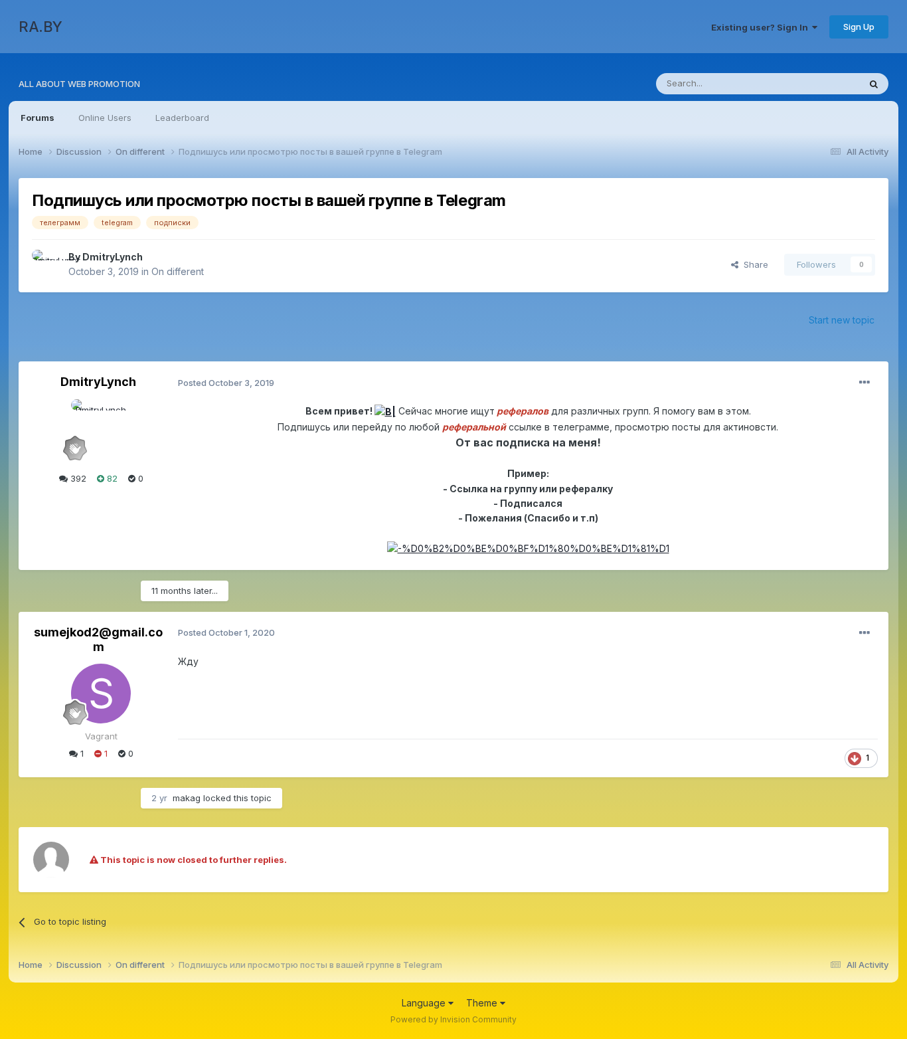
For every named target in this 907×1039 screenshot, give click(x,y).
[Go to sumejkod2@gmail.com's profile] (101, 693)
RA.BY (40, 26)
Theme (483, 1002)
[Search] (873, 83)
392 (77, 478)
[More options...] (864, 383)
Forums (37, 117)
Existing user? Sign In (761, 27)
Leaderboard (182, 117)
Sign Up (858, 26)
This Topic (820, 83)
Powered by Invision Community (453, 1019)
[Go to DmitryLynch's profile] (46, 264)
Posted (226, 382)
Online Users (104, 117)
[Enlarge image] (385, 411)
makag (187, 798)
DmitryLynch (112, 256)
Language (425, 1002)
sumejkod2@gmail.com (98, 639)
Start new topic (841, 320)
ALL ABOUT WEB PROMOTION (79, 83)
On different (177, 271)
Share (753, 264)
